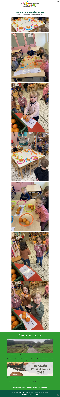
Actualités (24, 14)
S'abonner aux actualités (41, 392)
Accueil (18, 14)
